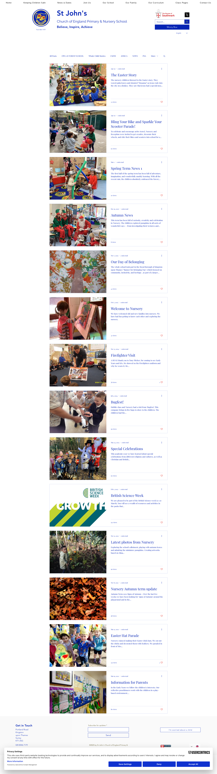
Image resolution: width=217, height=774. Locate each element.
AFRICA (124, 56)
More (153, 56)
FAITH (113, 56)
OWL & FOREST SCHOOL (73, 56)
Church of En (67, 21)
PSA (144, 56)
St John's (72, 13)
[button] (34, 2)
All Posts (53, 56)
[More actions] (162, 68)
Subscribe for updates (97, 725)
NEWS (135, 56)
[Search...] (186, 22)
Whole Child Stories (97, 56)
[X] (187, 14)
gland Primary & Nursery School (102, 21)
